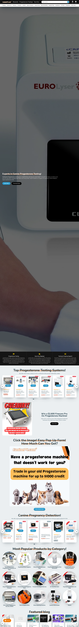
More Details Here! (39, 509)
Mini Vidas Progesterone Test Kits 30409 (9, 598)
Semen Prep (37, 5)
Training (4, 5)
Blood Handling (44, 5)
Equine (70, 598)
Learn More (6, 183)
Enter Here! (54, 423)
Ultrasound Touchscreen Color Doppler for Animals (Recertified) (45, 531)
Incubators (57, 5)
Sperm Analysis (30, 5)
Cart (76, 2)
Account (72, 2)
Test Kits (36, 2)
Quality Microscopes (55, 598)
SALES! (24, 5)
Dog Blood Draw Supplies (24, 560)
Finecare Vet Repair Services (39, 579)
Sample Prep (51, 5)
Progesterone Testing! (26, 2)
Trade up (14, 5)
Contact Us (9, 5)
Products (19, 5)
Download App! (16, 183)
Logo (6, 2)
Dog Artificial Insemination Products (9, 580)
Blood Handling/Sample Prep (39, 560)
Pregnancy (68, 5)
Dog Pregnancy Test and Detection (24, 580)
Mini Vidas (73, 5)
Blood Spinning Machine (39, 598)
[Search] (68, 2)
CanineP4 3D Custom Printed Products (70, 560)
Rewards (15, 2)
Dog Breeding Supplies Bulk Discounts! (55, 560)
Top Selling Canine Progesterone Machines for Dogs (9, 561)
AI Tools (62, 5)
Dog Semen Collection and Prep (70, 580)
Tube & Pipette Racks (24, 598)
